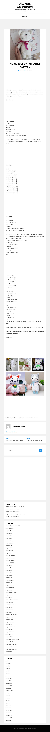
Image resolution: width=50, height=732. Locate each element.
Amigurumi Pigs (9, 624)
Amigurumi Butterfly (10, 543)
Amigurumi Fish (9, 582)
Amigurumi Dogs (9, 567)
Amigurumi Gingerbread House (12, 599)
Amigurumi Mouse (9, 617)
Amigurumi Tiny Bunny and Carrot (12, 639)
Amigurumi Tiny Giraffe (10, 641)
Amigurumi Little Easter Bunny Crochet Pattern (15, 514)
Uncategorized (9, 651)
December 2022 (9, 683)
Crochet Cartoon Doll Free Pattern (12, 511)
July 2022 (8, 695)
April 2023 (8, 673)
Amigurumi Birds (9, 535)
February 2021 (9, 710)
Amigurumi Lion (9, 612)
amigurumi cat (31, 417)
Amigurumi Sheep (9, 629)
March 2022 (8, 705)
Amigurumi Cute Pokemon (11, 562)
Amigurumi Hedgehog (10, 604)
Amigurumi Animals (9, 528)
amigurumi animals (24, 417)
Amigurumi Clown (9, 550)
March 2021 (8, 707)
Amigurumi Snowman (10, 632)
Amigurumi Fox (9, 590)
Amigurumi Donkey (9, 572)
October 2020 (8, 720)
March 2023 (8, 675)
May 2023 (8, 670)
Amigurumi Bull (9, 538)
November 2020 (9, 717)
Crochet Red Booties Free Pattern (12, 509)
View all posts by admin (11, 431)
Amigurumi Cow (9, 553)
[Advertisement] (25, 111)
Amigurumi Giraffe (9, 602)
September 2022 (9, 690)
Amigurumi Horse (9, 609)
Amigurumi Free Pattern (10, 595)
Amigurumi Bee (9, 533)
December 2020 (9, 715)
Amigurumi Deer (9, 565)
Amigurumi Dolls (9, 570)
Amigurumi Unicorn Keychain (11, 649)
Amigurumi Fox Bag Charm (11, 592)
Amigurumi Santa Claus (10, 627)
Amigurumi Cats (13, 417)
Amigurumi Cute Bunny (10, 555)
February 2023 (9, 678)
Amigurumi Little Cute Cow (11, 614)
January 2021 (8, 712)
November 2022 (9, 685)
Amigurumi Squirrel (9, 634)
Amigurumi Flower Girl (10, 587)
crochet (36, 417)
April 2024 (8, 661)
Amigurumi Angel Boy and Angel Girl (13, 525)
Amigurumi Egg (9, 577)
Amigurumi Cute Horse (10, 558)
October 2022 (8, 688)
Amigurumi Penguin (9, 622)
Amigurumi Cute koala (10, 560)
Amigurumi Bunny (9, 540)
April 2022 (8, 703)
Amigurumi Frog (9, 597)
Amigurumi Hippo (9, 607)
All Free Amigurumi (25, 5)
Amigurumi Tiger (9, 636)
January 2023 (8, 680)
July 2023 (8, 666)
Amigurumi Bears (9, 530)
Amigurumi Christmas (10, 548)
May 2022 (8, 700)
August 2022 (8, 693)
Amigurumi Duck (9, 575)
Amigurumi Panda (9, 619)
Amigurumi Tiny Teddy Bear (11, 644)
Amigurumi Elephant (10, 580)
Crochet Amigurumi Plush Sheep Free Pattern (15, 506)
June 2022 (8, 698)
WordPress (34, 728)
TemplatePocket (24, 728)
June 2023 (8, 668)
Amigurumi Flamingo (10, 585)
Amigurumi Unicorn (9, 646)
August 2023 (8, 663)
